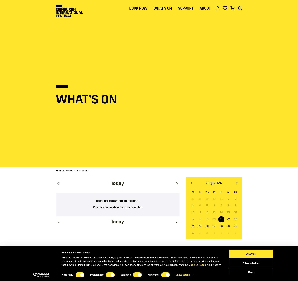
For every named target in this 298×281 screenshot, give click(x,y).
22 (228, 219)
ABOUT (205, 8)
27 (214, 226)
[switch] (110, 274)
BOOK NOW (138, 8)
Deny (251, 272)
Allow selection (251, 263)
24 (192, 226)
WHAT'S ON (163, 8)
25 (199, 226)
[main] (149, 132)
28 (221, 226)
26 (207, 226)
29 (228, 226)
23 (235, 219)
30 (235, 226)
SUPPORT (185, 8)
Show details (183, 275)
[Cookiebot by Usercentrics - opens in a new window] (41, 275)
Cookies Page (197, 264)
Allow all (251, 253)
